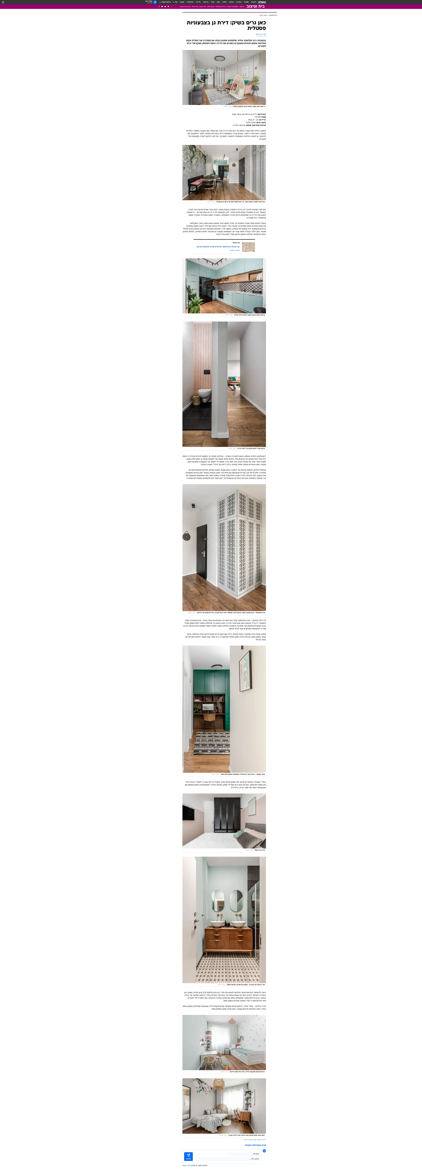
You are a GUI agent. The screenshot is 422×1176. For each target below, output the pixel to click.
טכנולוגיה (190, 2)
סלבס (224, 2)
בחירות (238, 2)
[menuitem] (252, 2)
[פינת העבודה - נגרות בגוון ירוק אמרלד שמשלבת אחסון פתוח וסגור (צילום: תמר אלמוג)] (224, 711)
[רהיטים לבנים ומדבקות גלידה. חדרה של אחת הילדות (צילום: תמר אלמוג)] (224, 1044)
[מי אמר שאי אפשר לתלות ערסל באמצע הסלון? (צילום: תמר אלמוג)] (224, 79)
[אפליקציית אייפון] (165, 6)
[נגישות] (3, 2)
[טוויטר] (162, 6)
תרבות (231, 2)
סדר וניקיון (202, 6)
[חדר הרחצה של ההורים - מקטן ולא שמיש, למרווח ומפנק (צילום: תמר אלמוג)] (224, 922)
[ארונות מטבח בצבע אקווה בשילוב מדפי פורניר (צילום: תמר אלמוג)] (224, 287)
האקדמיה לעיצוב (232, 6)
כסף (218, 2)
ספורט (246, 2)
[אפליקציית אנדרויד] (168, 6)
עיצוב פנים (210, 6)
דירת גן (263, 1140)
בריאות (205, 2)
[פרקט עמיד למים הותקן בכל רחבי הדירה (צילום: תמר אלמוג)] (224, 386)
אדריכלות (195, 6)
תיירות (198, 2)
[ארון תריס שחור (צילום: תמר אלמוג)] (224, 822)
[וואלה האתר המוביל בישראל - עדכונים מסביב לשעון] (262, 2)
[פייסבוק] (159, 6)
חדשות (253, 2)
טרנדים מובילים (221, 6)
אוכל (212, 2)
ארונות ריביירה (248, 1140)
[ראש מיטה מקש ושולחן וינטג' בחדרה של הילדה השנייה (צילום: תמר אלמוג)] (224, 1107)
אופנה (182, 2)
